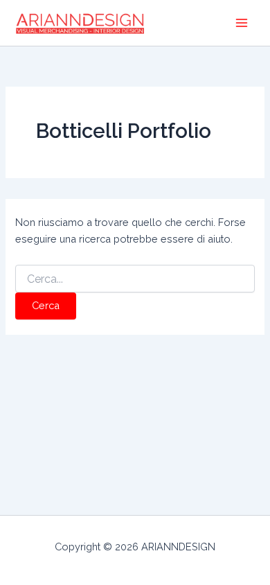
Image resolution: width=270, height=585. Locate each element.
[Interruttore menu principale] (241, 22)
